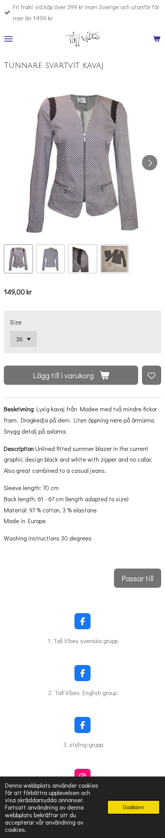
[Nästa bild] (149, 162)
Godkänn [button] (133, 807)
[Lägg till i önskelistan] (151, 375)
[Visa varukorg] (156, 38)
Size (15, 322)
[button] (18, 259)
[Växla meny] (8, 38)
